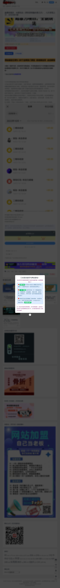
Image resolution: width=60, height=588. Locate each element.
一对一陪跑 (22, 290)
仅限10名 (22, 284)
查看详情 (28, 302)
